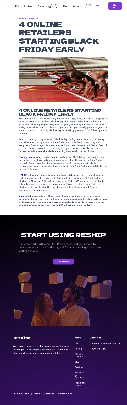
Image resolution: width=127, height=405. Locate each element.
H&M (21, 174)
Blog (65, 6)
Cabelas (23, 195)
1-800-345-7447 (98, 348)
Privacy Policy (65, 393)
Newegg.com (25, 157)
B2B (17, 6)
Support (77, 6)
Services (28, 6)
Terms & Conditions (44, 393)
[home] (7, 6)
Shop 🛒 (87, 5)
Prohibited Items (80, 383)
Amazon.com (25, 139)
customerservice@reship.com (105, 343)
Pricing (41, 6)
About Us (80, 343)
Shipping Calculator (53, 5)
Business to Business (79, 374)
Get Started (63, 261)
